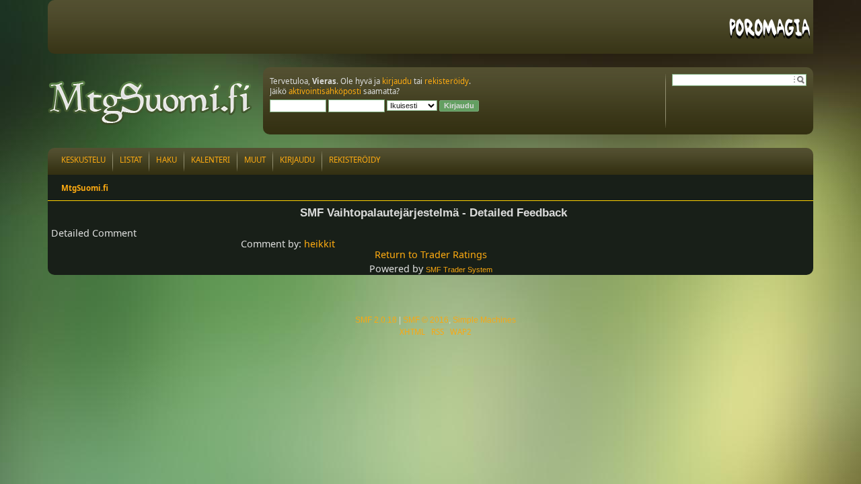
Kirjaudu (297, 160)
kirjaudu (397, 81)
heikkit (319, 243)
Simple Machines (484, 320)
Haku (166, 160)
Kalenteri (210, 160)
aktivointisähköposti (325, 91)
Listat (131, 160)
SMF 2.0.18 (376, 320)
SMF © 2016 (426, 320)
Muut (255, 160)
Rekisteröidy (355, 160)
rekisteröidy (446, 81)
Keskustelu (83, 160)
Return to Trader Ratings (431, 254)
